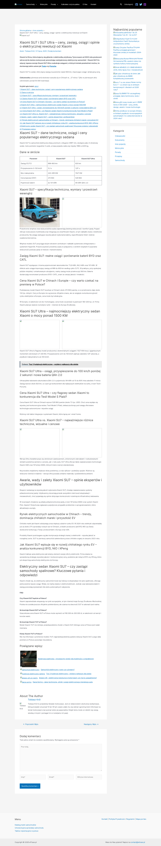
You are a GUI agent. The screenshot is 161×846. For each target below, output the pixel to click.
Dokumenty (120, 140)
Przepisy (118, 156)
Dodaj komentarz (54, 51)
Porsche (53, 66)
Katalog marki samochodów (25, 825)
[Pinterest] (144, 4)
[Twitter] (140, 4)
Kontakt (104, 819)
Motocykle (119, 148)
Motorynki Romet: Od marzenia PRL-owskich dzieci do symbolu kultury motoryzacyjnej (128, 61)
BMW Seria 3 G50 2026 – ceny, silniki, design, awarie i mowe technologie (127, 104)
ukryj (36, 86)
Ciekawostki (120, 136)
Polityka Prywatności (117, 819)
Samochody (120, 160)
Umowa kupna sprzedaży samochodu (29, 828)
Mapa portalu (141, 819)
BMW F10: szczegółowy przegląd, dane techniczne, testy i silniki (126, 96)
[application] (36, 4)
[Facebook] (136, 4)
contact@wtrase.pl (138, 842)
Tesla (44, 66)
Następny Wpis (91, 724)
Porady (118, 152)
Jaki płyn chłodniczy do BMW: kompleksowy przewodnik (126, 76)
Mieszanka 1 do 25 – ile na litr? (125, 35)
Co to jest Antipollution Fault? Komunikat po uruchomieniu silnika (126, 41)
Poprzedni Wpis (30, 724)
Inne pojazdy (120, 144)
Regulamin (130, 819)
